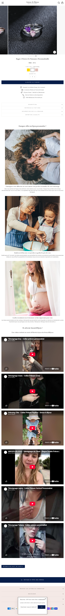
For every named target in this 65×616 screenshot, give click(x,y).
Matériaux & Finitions (32, 107)
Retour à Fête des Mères (33, 579)
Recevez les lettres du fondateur (32, 588)
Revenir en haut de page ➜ (13, 566)
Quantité (32, 73)
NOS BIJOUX (32, 593)
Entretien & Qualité (32, 114)
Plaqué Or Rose (36, 70)
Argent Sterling (32, 70)
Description (32, 104)
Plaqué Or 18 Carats (28, 70)
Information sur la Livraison (32, 111)
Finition (32, 66)
